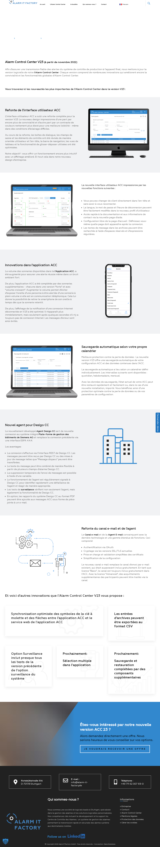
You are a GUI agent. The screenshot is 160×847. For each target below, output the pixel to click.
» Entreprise (125, 806)
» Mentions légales (128, 816)
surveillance (27, 489)
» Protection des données (132, 819)
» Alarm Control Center (131, 813)
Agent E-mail (115, 534)
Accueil (8, 38)
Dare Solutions (109, 844)
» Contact (124, 810)
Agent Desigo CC (45, 431)
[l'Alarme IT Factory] (23, 3)
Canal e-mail (91, 534)
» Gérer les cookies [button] (128, 823)
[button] (5, 841)
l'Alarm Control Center (46, 72)
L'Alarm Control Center (27, 38)
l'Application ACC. (64, 271)
